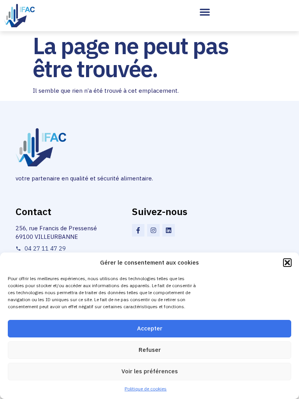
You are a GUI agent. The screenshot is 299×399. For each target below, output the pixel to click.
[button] (287, 263)
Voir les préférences (149, 371)
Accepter (149, 328)
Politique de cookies (146, 389)
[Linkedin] (168, 230)
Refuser (150, 349)
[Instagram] (153, 230)
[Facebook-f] (138, 230)
